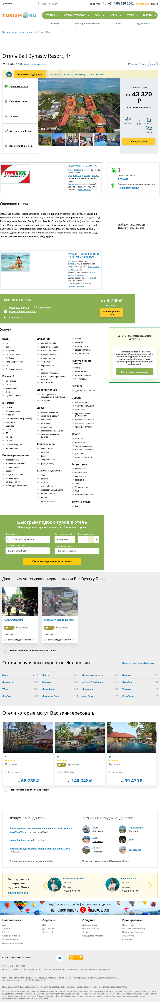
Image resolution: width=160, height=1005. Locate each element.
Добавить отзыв (89, 925)
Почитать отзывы (90, 928)
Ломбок (6, 696)
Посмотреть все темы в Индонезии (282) (32, 861)
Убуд (5, 689)
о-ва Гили (87, 696)
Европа (5, 932)
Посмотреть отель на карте (33, 64)
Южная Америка (10, 939)
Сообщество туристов (92, 936)
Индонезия (18, 772)
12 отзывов (97, 841)
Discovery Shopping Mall (59, 620)
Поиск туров (128, 925)
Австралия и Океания (12, 943)
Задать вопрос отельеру (22, 311)
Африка (6, 928)
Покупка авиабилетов (132, 932)
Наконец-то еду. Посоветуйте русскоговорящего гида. (40, 848)
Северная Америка (11, 936)
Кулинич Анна (128, 879)
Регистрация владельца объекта (134, 373)
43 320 (142, 97)
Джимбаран (48, 689)
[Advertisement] (80, 44)
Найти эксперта (18, 893)
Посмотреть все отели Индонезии (138, 663)
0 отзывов (23, 628)
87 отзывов (97, 831)
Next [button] (116, 105)
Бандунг (46, 682)
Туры (97, 15)
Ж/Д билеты (128, 936)
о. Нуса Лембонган (92, 682)
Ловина (126, 675)
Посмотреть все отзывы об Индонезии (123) (106, 861)
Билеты (147, 15)
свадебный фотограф (22, 840)
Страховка (127, 939)
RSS (44, 925)
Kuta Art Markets (14, 620)
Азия (4, 925)
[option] (79, 105)
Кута (10, 772)
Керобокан (128, 696)
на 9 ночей (139, 107)
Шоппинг (9, 635)
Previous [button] (41, 105)
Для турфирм (48, 928)
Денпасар (87, 689)
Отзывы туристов (74, 15)
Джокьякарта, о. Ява (93, 675)
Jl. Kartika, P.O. (17, 317)
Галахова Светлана (74, 879)
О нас (5, 957)
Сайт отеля (44, 307)
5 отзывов (74, 765)
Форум (114, 15)
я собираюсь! (128, 188)
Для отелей (47, 932)
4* (6, 757)
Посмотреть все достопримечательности (33, 650)
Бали (5, 675)
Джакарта (7, 682)
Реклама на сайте (21, 957)
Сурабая (127, 682)
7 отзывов (97, 852)
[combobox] (77, 551)
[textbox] (76, 551)
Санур (45, 675)
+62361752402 (19, 307)
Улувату (126, 689)
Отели (130, 15)
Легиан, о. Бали (51, 696)
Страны (50, 15)
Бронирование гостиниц (133, 928)
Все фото (51, 129)
